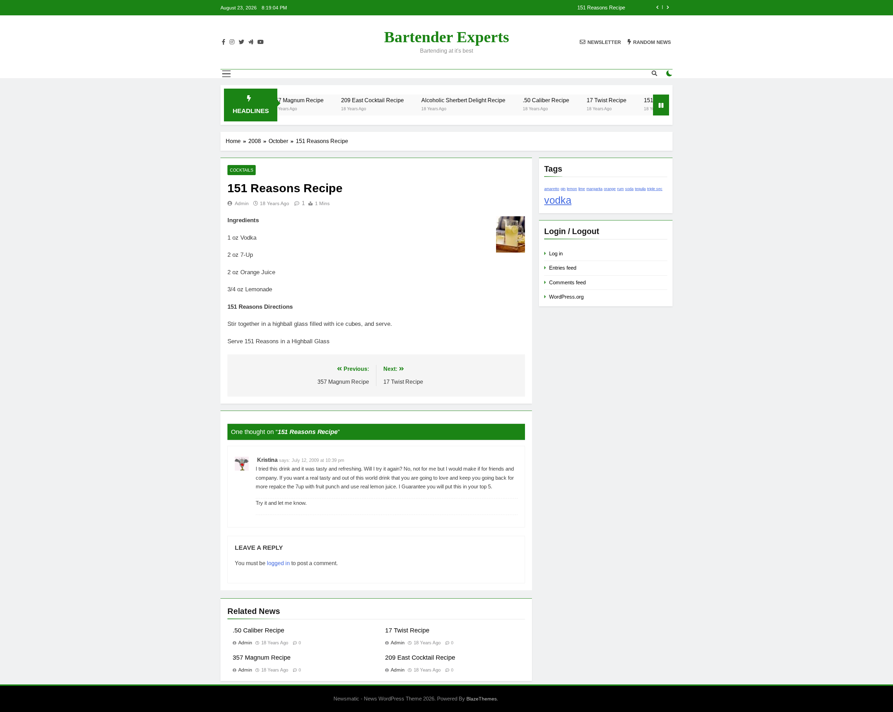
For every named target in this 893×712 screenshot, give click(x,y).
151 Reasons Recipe (601, 7)
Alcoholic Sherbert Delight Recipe (446, 100)
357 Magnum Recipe (262, 657)
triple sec (654, 189)
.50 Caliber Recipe (528, 100)
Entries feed (562, 268)
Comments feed (567, 282)
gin (563, 189)
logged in (278, 563)
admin (242, 203)
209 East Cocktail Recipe (354, 100)
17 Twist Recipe (589, 100)
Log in (556, 253)
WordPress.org (566, 297)
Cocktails (241, 170)
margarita (594, 189)
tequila (640, 189)
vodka (557, 200)
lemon (572, 189)
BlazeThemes (481, 699)
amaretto (551, 189)
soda (629, 189)
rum (620, 189)
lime (581, 189)
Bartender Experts (446, 37)
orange (610, 189)
